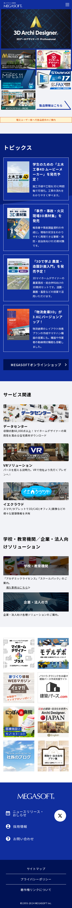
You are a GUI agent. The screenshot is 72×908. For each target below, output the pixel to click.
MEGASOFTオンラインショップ (36, 364)
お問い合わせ (23, 838)
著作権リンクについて (36, 889)
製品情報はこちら (51, 105)
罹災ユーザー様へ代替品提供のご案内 (36, 119)
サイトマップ (36, 868)
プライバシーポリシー (36, 879)
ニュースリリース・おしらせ (28, 813)
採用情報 (20, 826)
